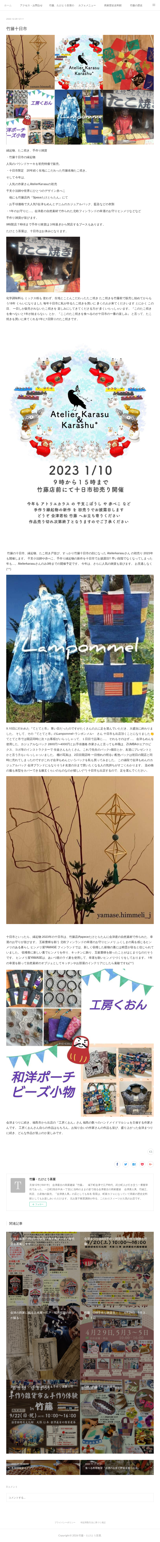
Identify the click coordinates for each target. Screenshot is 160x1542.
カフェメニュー (87, 5)
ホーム (8, 5)
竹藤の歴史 (136, 5)
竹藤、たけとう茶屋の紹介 (61, 5)
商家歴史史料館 (113, 5)
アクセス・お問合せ (31, 5)
